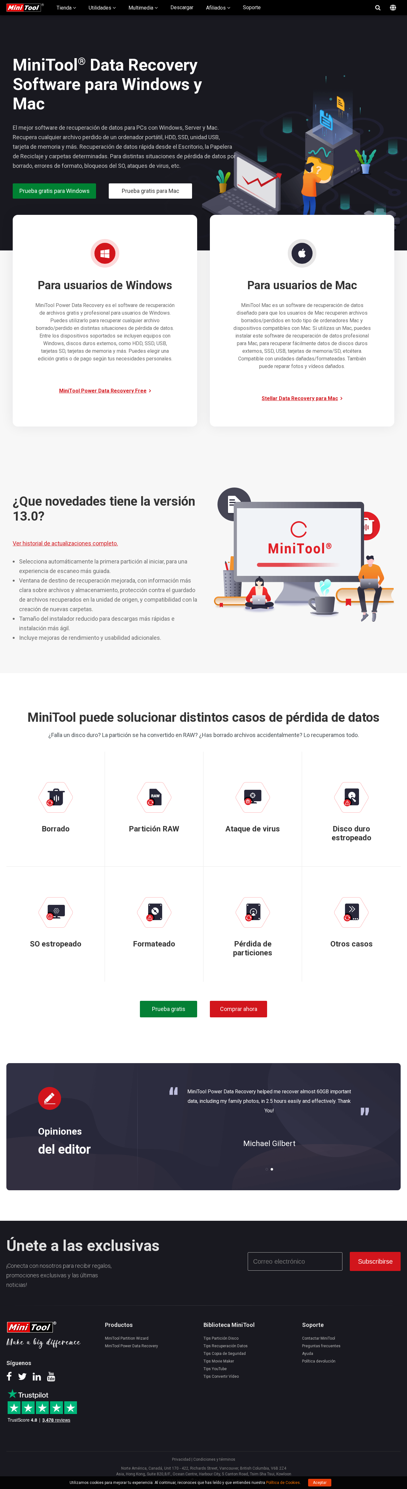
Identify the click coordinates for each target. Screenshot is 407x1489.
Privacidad (181, 1459)
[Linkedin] (37, 1378)
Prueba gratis (168, 1009)
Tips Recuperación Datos (226, 1346)
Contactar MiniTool (318, 1338)
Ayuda (307, 1353)
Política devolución (318, 1361)
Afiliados (216, 8)
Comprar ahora (238, 1009)
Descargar (181, 7)
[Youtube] (51, 1378)
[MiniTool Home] (25, 7)
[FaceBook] (9, 1378)
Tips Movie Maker (219, 1361)
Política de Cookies (283, 1482)
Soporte (252, 7)
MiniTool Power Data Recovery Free (103, 391)
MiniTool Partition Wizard (126, 1338)
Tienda (65, 8)
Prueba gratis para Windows (54, 191)
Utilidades (101, 8)
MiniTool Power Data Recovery (131, 1346)
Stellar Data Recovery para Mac (300, 398)
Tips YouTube (215, 1369)
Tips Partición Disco (221, 1338)
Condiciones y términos (214, 1459)
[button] (267, 1169)
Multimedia (141, 8)
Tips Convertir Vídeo (221, 1376)
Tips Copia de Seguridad (225, 1353)
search (377, 7)
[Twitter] (22, 1378)
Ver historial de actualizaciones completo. (65, 543)
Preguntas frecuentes (321, 1346)
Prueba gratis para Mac (150, 191)
